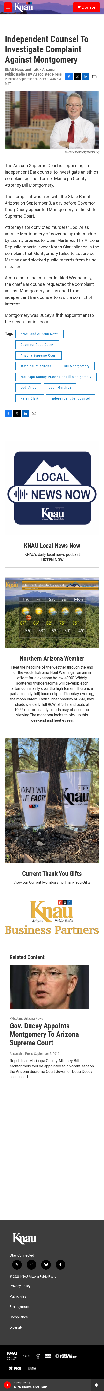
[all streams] (97, 1385)
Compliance (19, 1317)
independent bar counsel (70, 398)
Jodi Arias (28, 387)
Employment (19, 1307)
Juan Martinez (60, 387)
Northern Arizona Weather (52, 658)
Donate (88, 7)
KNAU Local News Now (52, 545)
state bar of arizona (36, 366)
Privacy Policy (20, 1286)
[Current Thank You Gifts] (52, 800)
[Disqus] (52, 1154)
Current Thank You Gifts (52, 873)
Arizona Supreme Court (39, 355)
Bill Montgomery (76, 366)
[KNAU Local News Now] (52, 488)
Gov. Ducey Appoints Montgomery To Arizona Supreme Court (44, 1034)
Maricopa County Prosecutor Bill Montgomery (56, 377)
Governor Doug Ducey (37, 344)
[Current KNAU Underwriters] (52, 917)
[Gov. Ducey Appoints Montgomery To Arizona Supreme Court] (49, 987)
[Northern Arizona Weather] (52, 613)
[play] (7, 1385)
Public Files (18, 1296)
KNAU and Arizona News (40, 334)
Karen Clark (30, 398)
